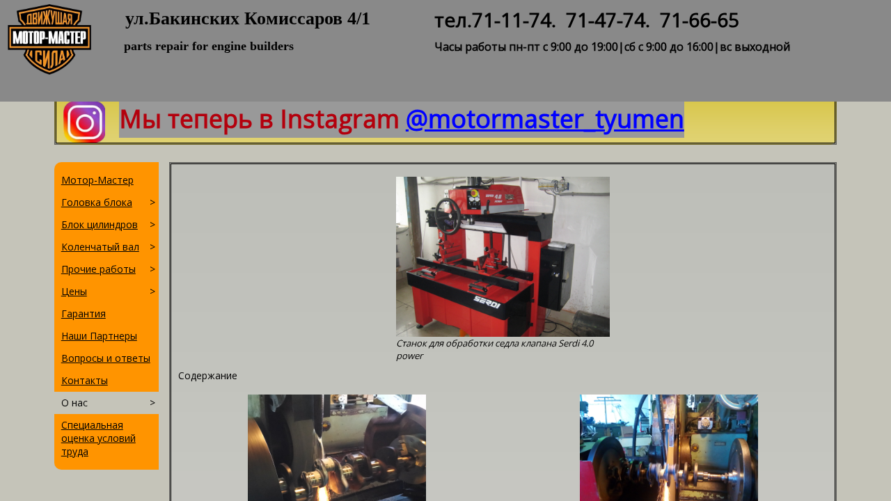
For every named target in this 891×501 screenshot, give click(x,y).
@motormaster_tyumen (545, 119)
